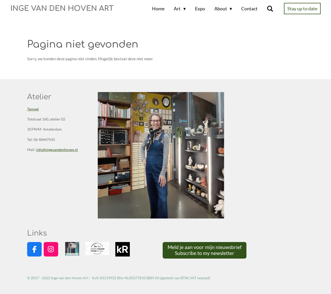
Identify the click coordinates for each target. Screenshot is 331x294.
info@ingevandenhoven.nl (57, 149)
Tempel (33, 109)
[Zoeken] (270, 8)
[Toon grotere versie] (161, 155)
